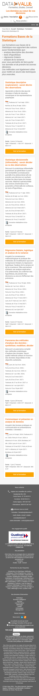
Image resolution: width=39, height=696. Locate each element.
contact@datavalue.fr (27, 520)
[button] (33, 25)
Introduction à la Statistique (16, 571)
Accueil (13, 29)
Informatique (19, 608)
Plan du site (18, 690)
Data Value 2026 (9, 686)
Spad (32, 581)
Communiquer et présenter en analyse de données (19, 420)
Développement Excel (21, 580)
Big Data (19, 601)
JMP (6, 581)
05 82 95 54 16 (25, 499)
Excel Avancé (10, 580)
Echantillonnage (18, 578)
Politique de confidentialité (15, 688)
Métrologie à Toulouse (19, 585)
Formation (28, 29)
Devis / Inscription (12, 17)
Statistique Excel (28, 578)
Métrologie (19, 604)
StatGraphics (12, 581)
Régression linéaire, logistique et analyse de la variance (19, 251)
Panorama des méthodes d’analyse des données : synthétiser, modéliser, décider (19, 343)
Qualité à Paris (27, 588)
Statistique (20, 29)
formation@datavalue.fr (25, 512)
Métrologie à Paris (16, 588)
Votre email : (9, 630)
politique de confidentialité (24, 641)
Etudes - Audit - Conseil (20, 563)
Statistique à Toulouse (14, 583)
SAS (18, 581)
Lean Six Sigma (19, 603)
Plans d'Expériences (20, 573)
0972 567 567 (27, 502)
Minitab (30, 580)
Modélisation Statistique (20, 576)
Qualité (19, 606)
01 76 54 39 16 (26, 496)
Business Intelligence (19, 599)
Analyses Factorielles (18, 575)
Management (19, 610)
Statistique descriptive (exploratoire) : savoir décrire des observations (18, 85)
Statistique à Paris (17, 587)
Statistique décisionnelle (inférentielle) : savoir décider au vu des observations (18, 162)
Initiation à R (26, 581)
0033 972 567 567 (26, 504)
